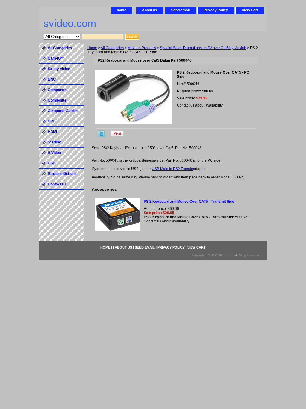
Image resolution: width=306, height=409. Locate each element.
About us (149, 10)
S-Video (54, 153)
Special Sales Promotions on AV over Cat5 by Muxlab (203, 48)
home (121, 10)
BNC (52, 79)
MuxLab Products (142, 48)
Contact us (57, 184)
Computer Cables (63, 111)
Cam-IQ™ (56, 58)
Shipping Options (62, 174)
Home (92, 48)
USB (52, 163)
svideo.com (69, 23)
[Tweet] (101, 136)
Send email (180, 10)
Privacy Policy (216, 10)
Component (58, 90)
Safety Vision (59, 69)
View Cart (250, 10)
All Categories (112, 48)
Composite (57, 100)
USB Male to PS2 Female (172, 169)
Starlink (54, 142)
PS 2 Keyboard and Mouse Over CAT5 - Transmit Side (189, 201)
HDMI (52, 132)
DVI (51, 121)
